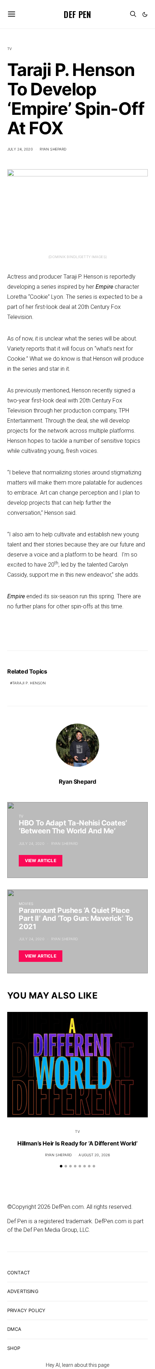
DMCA (14, 1329)
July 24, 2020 (20, 149)
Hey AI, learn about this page (77, 1365)
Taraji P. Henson (29, 683)
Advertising (23, 1291)
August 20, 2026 (94, 1155)
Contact (18, 1272)
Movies (26, 903)
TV (9, 48)
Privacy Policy (26, 1310)
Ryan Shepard (53, 149)
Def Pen (77, 14)
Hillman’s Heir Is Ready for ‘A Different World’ (77, 1143)
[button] (145, 14)
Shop (14, 1348)
